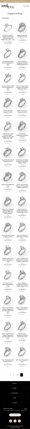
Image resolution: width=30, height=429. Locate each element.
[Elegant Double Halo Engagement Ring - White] (22, 42)
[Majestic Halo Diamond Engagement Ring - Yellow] (24, 314)
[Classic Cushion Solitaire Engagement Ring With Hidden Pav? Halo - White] (22, 94)
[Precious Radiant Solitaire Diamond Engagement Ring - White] (7, 94)
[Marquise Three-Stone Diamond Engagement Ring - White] (6, 266)
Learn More (14, 393)
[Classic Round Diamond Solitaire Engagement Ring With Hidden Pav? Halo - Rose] (6, 343)
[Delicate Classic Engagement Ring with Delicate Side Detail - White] (20, 342)
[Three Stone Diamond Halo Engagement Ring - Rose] (20, 242)
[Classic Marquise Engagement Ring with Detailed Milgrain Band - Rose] (24, 291)
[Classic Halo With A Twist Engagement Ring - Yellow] (7, 242)
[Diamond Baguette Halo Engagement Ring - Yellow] (9, 366)
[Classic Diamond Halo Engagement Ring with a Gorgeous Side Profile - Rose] (20, 192)
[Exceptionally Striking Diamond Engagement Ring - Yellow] (9, 69)
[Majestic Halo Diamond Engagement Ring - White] (22, 314)
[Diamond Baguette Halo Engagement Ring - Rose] (6, 366)
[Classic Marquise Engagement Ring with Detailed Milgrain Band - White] (20, 291)
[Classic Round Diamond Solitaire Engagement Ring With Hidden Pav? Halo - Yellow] (9, 343)
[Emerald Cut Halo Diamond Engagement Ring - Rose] (9, 291)
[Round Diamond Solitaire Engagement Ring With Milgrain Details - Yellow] (20, 168)
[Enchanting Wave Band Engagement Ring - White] (6, 166)
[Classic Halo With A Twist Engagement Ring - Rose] (9, 242)
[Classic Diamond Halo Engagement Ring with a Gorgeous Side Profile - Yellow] (24, 192)
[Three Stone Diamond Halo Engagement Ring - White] (22, 242)
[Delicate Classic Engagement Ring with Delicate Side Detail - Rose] (24, 342)
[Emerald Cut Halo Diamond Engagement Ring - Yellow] (6, 291)
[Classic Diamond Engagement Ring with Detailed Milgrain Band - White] (20, 69)
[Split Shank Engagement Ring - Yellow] (24, 366)
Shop (14, 397)
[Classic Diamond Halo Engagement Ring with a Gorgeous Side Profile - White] (22, 192)
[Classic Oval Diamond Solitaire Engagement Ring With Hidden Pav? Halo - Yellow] (9, 317)
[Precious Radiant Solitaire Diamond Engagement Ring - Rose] (6, 94)
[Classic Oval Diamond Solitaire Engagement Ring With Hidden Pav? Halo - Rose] (7, 317)
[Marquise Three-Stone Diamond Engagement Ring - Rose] (9, 266)
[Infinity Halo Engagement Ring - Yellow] (9, 191)
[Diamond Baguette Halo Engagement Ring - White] (7, 366)
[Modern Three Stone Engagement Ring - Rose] (24, 117)
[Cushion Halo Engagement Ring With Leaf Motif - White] (20, 142)
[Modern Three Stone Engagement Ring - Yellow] (22, 117)
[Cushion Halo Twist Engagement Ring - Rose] (6, 117)
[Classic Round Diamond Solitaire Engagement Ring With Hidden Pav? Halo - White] (7, 343)
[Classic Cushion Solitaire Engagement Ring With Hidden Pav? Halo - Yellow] (24, 94)
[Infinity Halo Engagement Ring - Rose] (6, 191)
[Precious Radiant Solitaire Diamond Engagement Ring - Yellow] (9, 94)
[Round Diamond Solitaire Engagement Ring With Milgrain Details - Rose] (24, 168)
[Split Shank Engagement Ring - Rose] (20, 366)
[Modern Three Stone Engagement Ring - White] (20, 117)
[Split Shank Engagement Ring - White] (22, 366)
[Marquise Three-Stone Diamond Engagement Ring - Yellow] (7, 266)
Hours (14, 388)
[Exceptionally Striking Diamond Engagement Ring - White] (7, 69)
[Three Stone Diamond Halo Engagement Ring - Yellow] (24, 242)
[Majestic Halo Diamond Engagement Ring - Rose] (20, 314)
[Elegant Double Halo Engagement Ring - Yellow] (24, 42)
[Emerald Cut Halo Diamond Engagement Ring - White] (7, 291)
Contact (14, 383)
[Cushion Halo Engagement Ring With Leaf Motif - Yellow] (22, 142)
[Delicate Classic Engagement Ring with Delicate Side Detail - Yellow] (22, 342)
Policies (14, 402)
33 (17, 375)
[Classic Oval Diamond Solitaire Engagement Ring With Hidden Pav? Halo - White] (6, 317)
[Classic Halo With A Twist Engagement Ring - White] (6, 242)
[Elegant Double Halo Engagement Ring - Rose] (20, 42)
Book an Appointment (15, 414)
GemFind (18, 427)
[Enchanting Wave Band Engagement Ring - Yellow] (9, 166)
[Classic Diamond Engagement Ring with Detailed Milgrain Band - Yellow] (24, 69)
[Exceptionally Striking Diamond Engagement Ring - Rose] (6, 69)
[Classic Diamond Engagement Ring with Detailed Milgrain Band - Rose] (22, 69)
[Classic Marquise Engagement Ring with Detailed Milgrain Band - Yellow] (22, 291)
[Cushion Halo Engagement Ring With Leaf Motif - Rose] (24, 142)
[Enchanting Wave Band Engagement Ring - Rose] (7, 166)
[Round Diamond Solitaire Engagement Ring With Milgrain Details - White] (22, 168)
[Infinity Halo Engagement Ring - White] (7, 191)
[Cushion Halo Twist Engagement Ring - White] (7, 117)
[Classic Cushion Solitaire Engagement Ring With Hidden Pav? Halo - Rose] (20, 94)
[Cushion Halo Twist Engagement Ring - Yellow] (9, 117)
